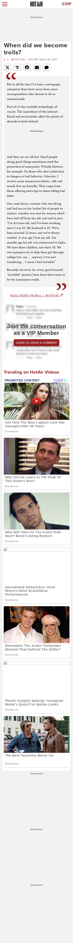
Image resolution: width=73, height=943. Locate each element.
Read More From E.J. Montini (35, 296)
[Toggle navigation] (4, 4)
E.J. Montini (15, 59)
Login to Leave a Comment (36, 343)
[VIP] (66, 4)
